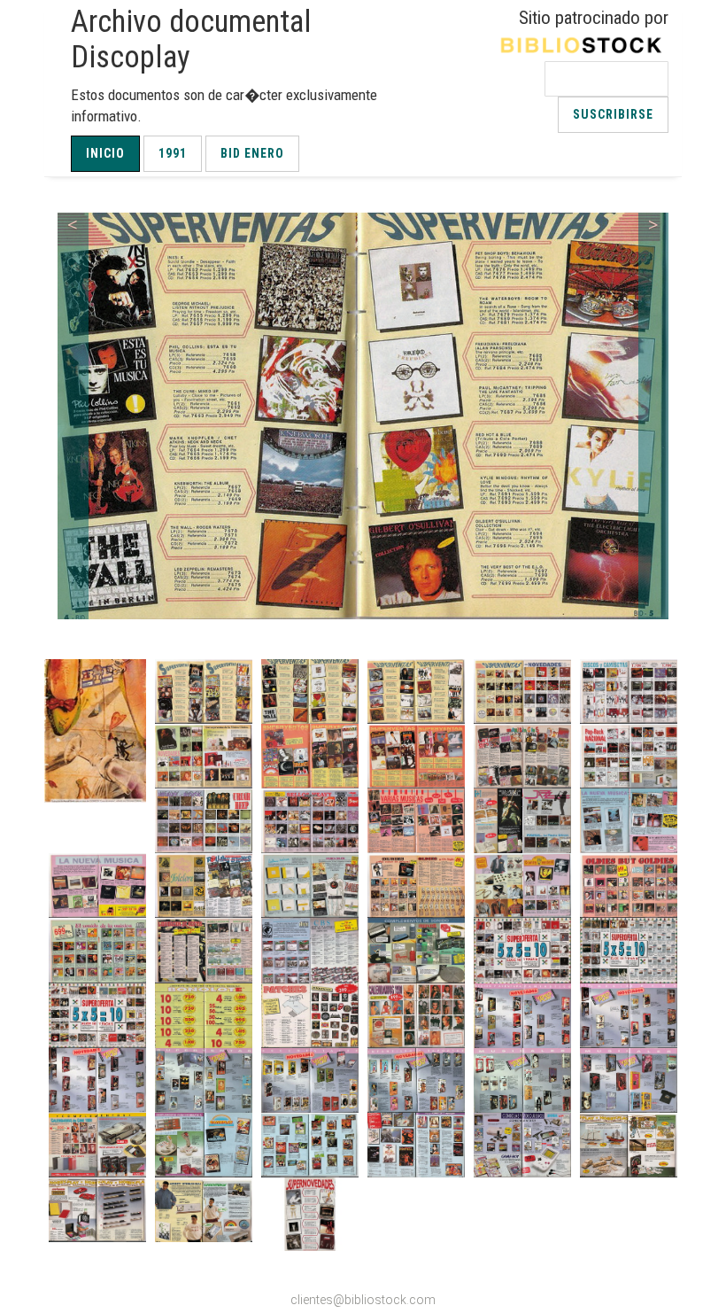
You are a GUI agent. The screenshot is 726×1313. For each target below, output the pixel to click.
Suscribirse (613, 114)
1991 (172, 153)
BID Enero (252, 153)
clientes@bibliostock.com (363, 1300)
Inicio (105, 153)
